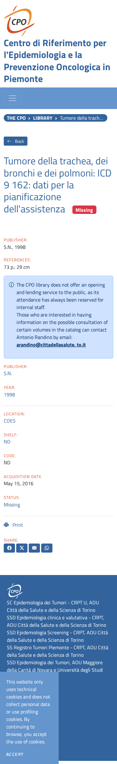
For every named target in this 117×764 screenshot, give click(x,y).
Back (19, 141)
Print (17, 525)
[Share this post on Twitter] (21, 548)
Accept (14, 754)
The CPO (16, 118)
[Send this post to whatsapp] (46, 548)
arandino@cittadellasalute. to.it (51, 344)
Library (42, 118)
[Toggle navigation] (12, 98)
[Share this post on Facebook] (9, 548)
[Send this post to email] (34, 548)
